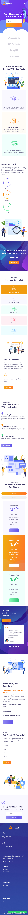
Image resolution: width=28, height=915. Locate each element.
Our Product (5, 885)
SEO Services (6, 871)
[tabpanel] (14, 634)
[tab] (14, 289)
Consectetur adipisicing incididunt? (12, 715)
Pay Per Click (6, 873)
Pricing (4, 907)
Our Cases (5, 908)
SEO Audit (5, 877)
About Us (5, 903)
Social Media (5, 875)
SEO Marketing (6, 869)
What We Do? (6, 892)
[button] (14, 691)
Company (5, 891)
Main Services (6, 905)
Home (4, 901)
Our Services (6, 889)
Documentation (6, 887)
